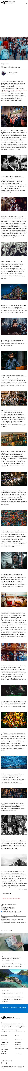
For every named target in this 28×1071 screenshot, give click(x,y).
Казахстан (4, 1039)
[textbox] (14, 901)
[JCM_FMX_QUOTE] (12, 908)
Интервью (4, 1044)
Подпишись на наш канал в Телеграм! (13, 1007)
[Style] (6, 909)
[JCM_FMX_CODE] (9, 908)
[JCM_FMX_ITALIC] (3, 908)
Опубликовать (4, 917)
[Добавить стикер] (2, 909)
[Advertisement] (14, 21)
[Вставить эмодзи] (4, 909)
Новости (3, 1053)
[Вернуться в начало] (8, 3)
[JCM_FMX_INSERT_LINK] (13, 908)
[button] (26, 3)
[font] (2, 906)
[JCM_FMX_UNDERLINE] (5, 908)
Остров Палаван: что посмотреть (12, 993)
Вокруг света (5, 63)
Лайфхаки (4, 1047)
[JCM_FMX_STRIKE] (7, 908)
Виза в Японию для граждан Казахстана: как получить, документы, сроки (11, 958)
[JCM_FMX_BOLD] (2, 908)
